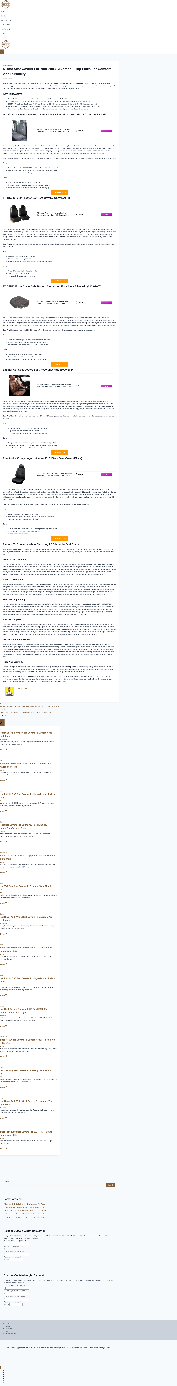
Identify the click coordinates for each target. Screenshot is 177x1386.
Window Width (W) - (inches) (15, 1241)
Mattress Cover (6, 20)
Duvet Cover (5, 25)
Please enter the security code (15, 1257)
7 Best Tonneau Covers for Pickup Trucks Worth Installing (24, 1217)
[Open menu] (2, 51)
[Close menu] (0, 1367)
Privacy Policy (11, 1334)
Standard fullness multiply (14, 1246)
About (3, 33)
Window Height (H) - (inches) (15, 1285)
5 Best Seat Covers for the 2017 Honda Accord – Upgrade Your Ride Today (25, 711)
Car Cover (4, 16)
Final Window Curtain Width (14, 1251)
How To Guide (6, 29)
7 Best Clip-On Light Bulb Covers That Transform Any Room (24, 1204)
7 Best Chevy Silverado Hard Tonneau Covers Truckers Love (25, 1210)
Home (3, 12)
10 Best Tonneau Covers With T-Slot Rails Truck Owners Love (25, 1214)
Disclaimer (9, 1329)
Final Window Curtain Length (14, 1296)
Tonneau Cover (8, 65)
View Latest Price (59, 192)
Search (6, 1181)
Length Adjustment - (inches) (14, 1291)
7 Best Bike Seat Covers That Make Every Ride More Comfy (24, 1207)
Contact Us (5, 38)
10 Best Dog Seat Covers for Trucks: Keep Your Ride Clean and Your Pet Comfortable (29, 705)
